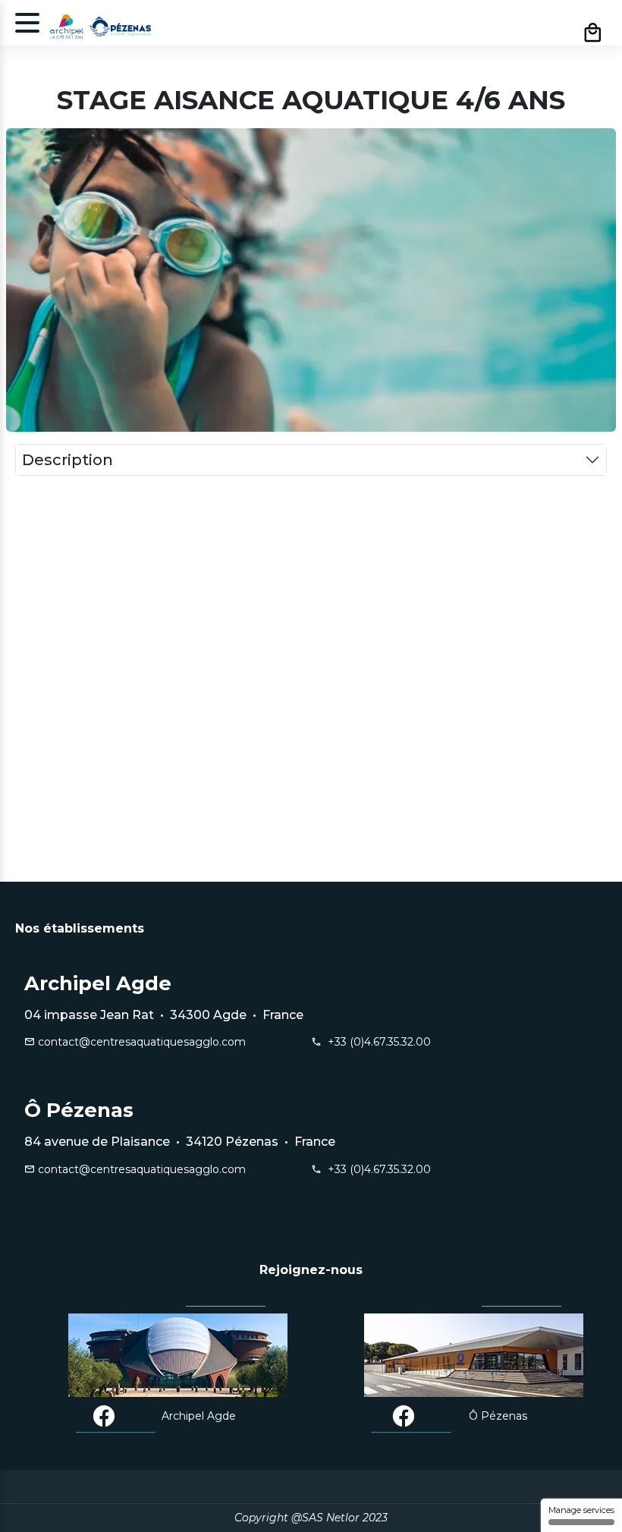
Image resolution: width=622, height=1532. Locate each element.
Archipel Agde (199, 1416)
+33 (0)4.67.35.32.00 (376, 1042)
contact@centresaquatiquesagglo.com (140, 1042)
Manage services (581, 1510)
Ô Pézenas (498, 1416)
